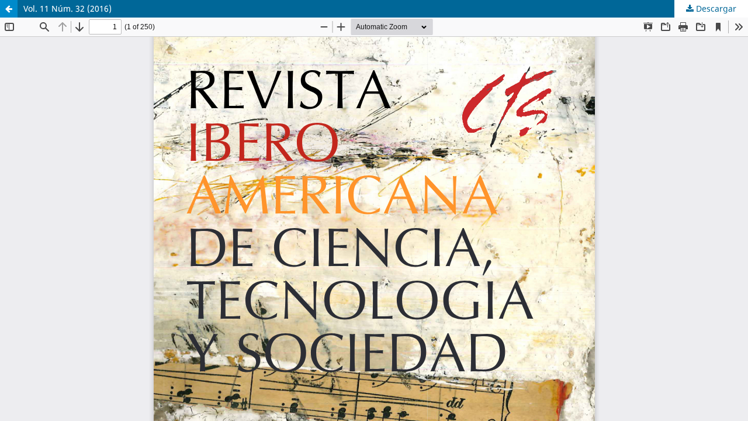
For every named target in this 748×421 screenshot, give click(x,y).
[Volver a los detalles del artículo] (9, 9)
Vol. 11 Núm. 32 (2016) (67, 8)
